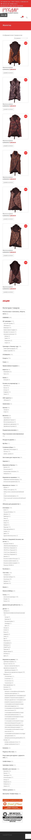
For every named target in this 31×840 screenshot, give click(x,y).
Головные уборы (8, 447)
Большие (6, 379)
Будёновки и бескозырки (10, 449)
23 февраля (6, 354)
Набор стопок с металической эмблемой (14, 492)
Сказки (5, 531)
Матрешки (6, 327)
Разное (5, 601)
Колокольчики (7, 469)
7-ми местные (8, 683)
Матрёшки (6, 645)
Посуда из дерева (8, 439)
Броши (5, 387)
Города (5, 409)
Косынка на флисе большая (10, 558)
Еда (4, 638)
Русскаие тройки (9, 621)
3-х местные (7, 678)
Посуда (5, 599)
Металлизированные (9, 422)
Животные (6, 516)
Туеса (5, 374)
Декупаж (6, 514)
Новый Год (6, 647)
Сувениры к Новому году (10, 346)
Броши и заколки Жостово (11, 665)
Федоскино (7, 340)
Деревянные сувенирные (10, 424)
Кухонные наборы (8, 577)
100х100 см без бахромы (10, 545)
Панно (4, 377)
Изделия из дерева (9, 659)
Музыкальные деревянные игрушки (13, 672)
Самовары (7, 623)
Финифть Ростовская (9, 332)
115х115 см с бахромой (9, 552)
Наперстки (6, 473)
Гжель (5, 594)
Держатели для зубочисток (11, 605)
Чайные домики (8, 790)
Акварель (6, 634)
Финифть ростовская (9, 769)
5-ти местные (8, 680)
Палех (6, 338)
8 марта (5, 358)
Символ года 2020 (8, 350)
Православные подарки (9, 330)
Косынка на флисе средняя (10, 563)
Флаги (5, 587)
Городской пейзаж (8, 512)
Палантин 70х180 (8, 565)
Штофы (5, 740)
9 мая (4, 362)
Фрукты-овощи (7, 651)
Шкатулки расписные (9, 334)
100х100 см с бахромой (9, 548)
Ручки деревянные (8, 685)
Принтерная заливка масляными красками (14, 613)
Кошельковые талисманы (10, 471)
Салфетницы (7, 761)
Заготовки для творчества (11, 457)
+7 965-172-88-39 (15, 1)
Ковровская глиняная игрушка (11, 479)
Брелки (5, 467)
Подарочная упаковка (10, 430)
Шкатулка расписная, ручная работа (14, 738)
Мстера (6, 336)
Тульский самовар (8, 323)
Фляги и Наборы (8, 591)
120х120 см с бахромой (9, 554)
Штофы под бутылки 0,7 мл (11, 744)
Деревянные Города (9, 420)
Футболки (6, 583)
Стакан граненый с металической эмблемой (15, 498)
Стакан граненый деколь (10, 496)
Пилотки (6, 451)
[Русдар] (9, 10)
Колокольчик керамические (11, 481)
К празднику (7, 643)
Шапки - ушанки (8, 453)
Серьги (5, 394)
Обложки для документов (11, 504)
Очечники (6, 508)
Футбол (5, 443)
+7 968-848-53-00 (24, 1)
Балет (5, 510)
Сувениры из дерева (9, 661)
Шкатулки (6, 689)
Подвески (6, 392)
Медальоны (6, 782)
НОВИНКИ (6, 317)
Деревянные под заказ (9, 426)
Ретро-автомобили (8, 529)
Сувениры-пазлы (8, 765)
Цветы (5, 533)
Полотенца (6, 579)
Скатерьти (6, 574)
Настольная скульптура (9, 597)
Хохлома (6, 653)
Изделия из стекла (9, 485)
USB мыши (6, 325)
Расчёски (6, 569)
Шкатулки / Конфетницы (10, 793)
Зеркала (5, 461)
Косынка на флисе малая (10, 560)
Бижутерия (6, 371)
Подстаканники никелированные (13, 434)
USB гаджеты (7, 398)
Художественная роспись (10, 535)
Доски (5, 608)
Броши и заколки (8, 663)
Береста (5, 369)
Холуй (6, 342)
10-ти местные (8, 676)
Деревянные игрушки (9, 668)
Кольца (5, 390)
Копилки (5, 748)
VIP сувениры (7, 321)
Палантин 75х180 (8, 543)
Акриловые (6, 417)
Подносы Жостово (8, 751)
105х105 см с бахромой (9, 550)
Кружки (5, 487)
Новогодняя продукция (9, 348)
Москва (5, 520)
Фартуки (6, 581)
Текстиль (6, 572)
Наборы (6, 610)
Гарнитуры (6, 775)
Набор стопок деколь (9, 489)
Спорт (5, 412)
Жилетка (6, 556)
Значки (5, 407)
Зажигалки (6, 404)
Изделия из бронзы (9, 465)
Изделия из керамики (10, 477)
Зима (5, 518)
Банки (5, 632)
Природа (6, 527)
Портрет (6, 525)
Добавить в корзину (8, 72)
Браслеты (6, 385)
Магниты (5, 415)
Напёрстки (6, 784)
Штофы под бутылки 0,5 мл (11, 742)
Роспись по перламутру (10, 383)
